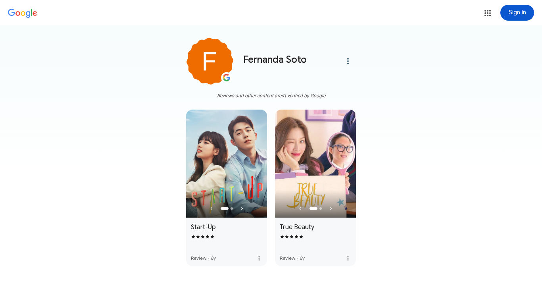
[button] (488, 13)
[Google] (22, 13)
